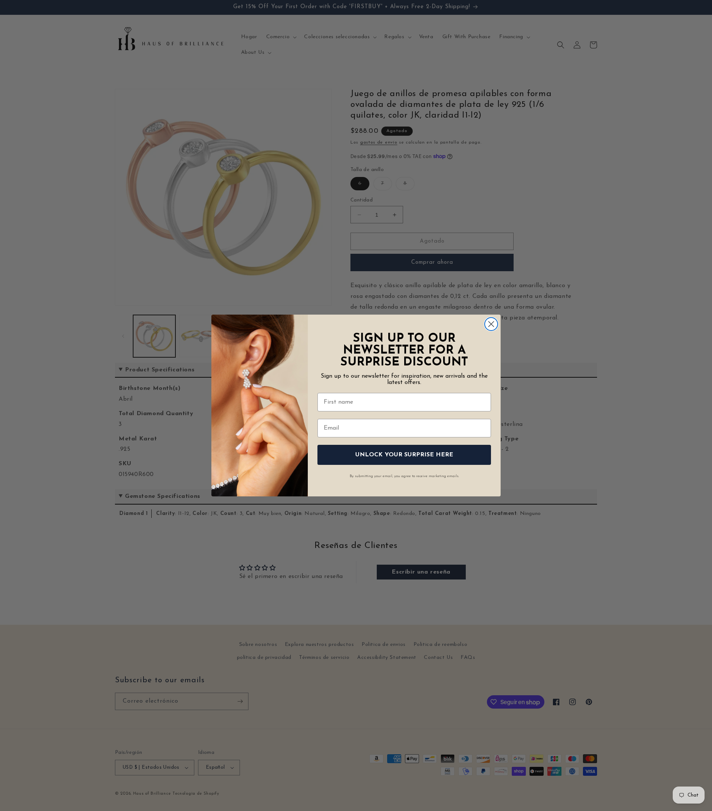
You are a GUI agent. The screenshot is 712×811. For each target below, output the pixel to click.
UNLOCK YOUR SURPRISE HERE (404, 455)
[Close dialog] (491, 324)
